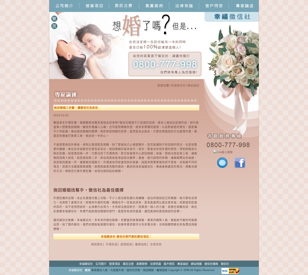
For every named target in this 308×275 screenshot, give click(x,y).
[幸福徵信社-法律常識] (184, 10)
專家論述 (193, 85)
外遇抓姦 (112, 244)
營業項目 (114, 263)
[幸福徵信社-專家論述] (244, 10)
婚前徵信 (97, 244)
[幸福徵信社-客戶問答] (214, 10)
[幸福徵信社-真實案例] (154, 10)
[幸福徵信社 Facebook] (240, 167)
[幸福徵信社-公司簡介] (64, 10)
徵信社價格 (211, 263)
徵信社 (225, 263)
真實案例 (141, 263)
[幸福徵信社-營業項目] (94, 10)
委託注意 (128, 263)
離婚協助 (141, 244)
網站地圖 (196, 263)
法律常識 (155, 263)
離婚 (87, 270)
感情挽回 (126, 244)
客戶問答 (169, 263)
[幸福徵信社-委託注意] (124, 10)
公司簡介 (101, 263)
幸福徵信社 (178, 85)
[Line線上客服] (231, 152)
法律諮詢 (156, 244)
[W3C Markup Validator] (230, 270)
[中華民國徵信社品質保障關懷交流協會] (222, 167)
